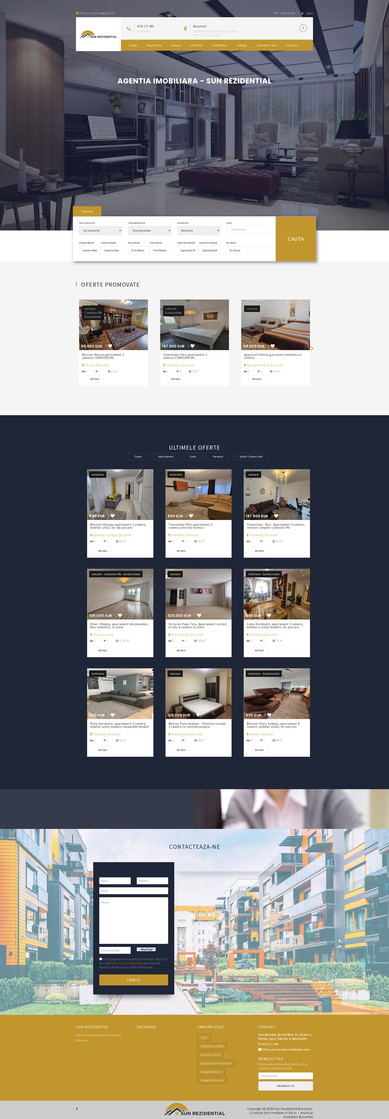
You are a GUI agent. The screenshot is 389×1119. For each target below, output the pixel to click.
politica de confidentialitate (128, 963)
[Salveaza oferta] (110, 346)
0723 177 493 (145, 26)
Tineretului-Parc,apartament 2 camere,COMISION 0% (185, 356)
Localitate (182, 223)
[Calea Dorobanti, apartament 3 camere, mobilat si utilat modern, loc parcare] (277, 594)
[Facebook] (303, 28)
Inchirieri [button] (196, 45)
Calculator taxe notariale (216, 1063)
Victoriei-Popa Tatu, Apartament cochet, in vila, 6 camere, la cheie (198, 626)
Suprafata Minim (186, 242)
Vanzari (176, 45)
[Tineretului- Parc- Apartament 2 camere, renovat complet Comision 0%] (277, 494)
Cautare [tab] (87, 211)
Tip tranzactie (87, 223)
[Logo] (98, 34)
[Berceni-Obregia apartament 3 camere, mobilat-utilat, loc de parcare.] (120, 494)
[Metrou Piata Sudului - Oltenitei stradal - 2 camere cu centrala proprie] (199, 693)
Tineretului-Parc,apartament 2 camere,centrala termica (191, 526)
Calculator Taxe (267, 45)
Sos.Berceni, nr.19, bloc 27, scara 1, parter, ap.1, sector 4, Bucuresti (285, 1036)
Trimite (134, 980)
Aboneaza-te (285, 1085)
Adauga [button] (242, 45)
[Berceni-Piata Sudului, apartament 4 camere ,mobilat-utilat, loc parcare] (277, 693)
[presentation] (312, 348)
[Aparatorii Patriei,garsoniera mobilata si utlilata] (282, 324)
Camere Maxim (108, 242)
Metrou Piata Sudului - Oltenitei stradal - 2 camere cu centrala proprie (198, 725)
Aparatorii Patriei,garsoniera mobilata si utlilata (272, 356)
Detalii (94, 379)
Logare (309, 13)
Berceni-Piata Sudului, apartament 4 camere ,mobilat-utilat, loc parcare (273, 725)
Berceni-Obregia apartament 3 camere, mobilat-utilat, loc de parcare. (118, 526)
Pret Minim (134, 242)
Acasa (133, 45)
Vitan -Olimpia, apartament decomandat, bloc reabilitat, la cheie (119, 626)
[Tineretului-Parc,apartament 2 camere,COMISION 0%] (201, 324)
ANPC (204, 1038)
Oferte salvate (284, 13)
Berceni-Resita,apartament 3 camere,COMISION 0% (103, 356)
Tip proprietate (136, 223)
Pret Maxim (156, 242)
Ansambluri (220, 45)
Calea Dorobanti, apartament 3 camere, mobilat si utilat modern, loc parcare (275, 626)
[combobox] (248, 229)
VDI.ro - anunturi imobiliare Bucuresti (298, 1115)
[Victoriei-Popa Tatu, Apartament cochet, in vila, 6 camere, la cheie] (199, 594)
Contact (292, 45)
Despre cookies (210, 1055)
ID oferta (231, 242)
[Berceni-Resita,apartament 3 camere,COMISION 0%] (120, 324)
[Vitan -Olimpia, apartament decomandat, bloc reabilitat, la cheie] (120, 594)
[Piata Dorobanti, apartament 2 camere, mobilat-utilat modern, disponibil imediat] (120, 693)
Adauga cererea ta (212, 1080)
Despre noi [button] (154, 45)
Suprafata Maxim (208, 242)
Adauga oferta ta (211, 1072)
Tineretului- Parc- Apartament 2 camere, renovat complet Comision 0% (276, 526)
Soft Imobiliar (274, 1113)
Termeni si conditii (212, 1046)
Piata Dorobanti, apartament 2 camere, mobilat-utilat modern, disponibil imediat (120, 725)
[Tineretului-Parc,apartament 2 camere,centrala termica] (199, 494)
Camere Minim (86, 242)
